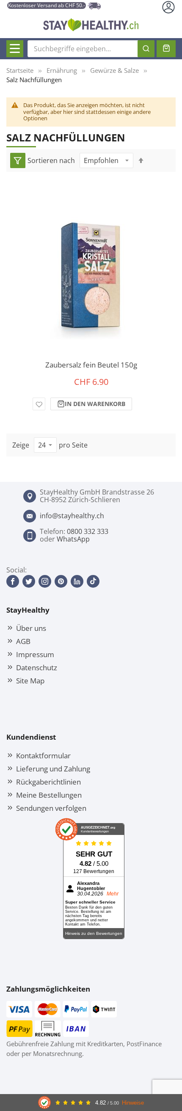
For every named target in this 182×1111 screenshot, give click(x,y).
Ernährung (62, 70)
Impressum (35, 654)
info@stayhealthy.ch (72, 515)
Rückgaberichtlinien (48, 782)
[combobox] (91, 48)
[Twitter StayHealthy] (28, 581)
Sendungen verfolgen (51, 808)
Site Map (30, 680)
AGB (23, 641)
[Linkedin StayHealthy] (77, 581)
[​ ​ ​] (14, 48)
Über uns (31, 628)
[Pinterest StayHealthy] (61, 581)
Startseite (19, 70)
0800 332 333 (87, 531)
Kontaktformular (43, 755)
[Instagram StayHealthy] (45, 581)
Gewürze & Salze (114, 70)
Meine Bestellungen (49, 795)
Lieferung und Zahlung (53, 768)
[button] (39, 404)
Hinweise (133, 1103)
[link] (17, 160)
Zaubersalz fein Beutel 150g (91, 365)
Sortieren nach (51, 160)
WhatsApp (73, 539)
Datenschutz (36, 667)
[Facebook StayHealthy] (12, 581)
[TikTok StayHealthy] (93, 581)
